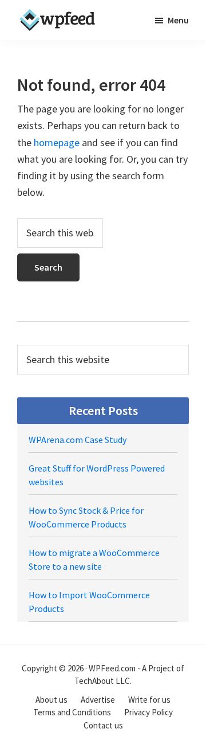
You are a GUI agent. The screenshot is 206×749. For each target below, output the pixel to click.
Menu (178, 20)
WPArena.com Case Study (77, 439)
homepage (57, 142)
